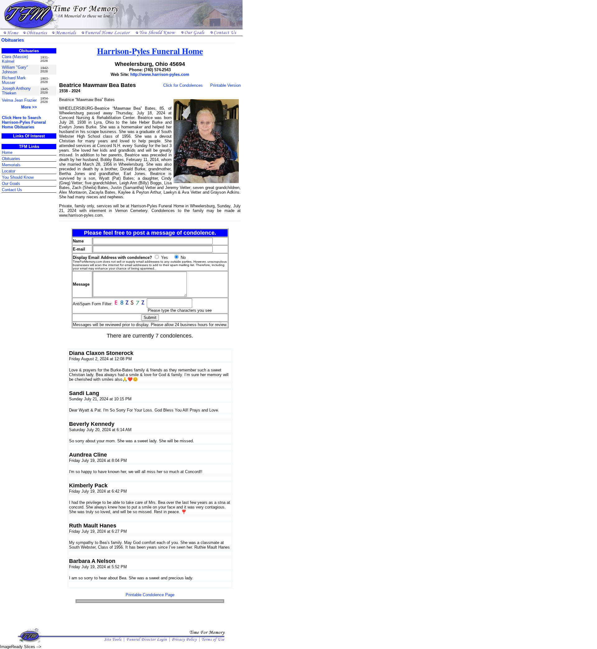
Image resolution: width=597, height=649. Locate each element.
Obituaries (11, 158)
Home (7, 152)
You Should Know (18, 177)
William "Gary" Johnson (15, 69)
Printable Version (225, 85)
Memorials (11, 165)
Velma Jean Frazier (19, 100)
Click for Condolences (183, 85)
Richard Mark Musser (14, 80)
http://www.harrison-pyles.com (159, 74)
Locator (8, 171)
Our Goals (11, 183)
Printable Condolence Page (150, 594)
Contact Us (12, 189)
